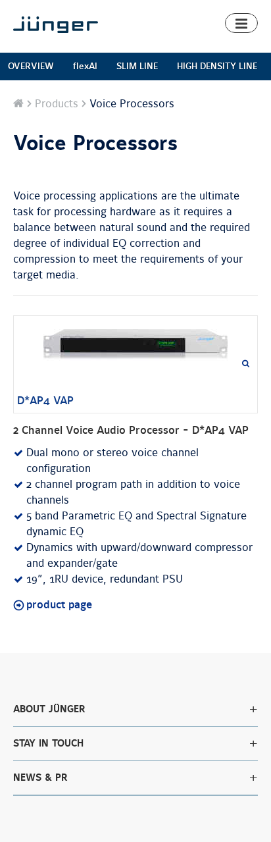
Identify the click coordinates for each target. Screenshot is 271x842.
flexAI (85, 66)
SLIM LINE (137, 66)
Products (56, 104)
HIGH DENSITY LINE (217, 66)
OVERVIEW (31, 66)
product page (59, 605)
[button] (241, 23)
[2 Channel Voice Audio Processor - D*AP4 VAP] (135, 345)
